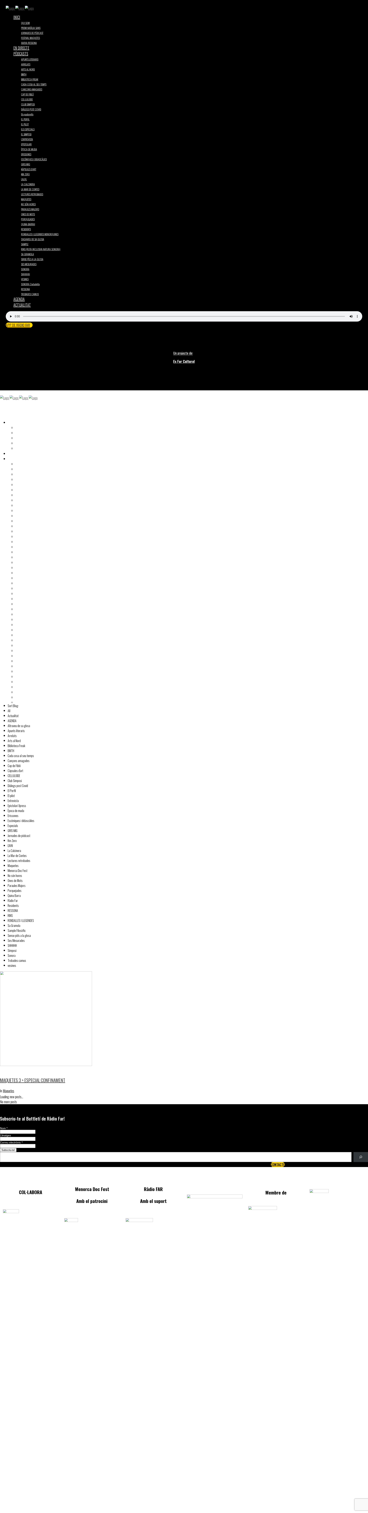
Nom (3, 1128)
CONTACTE (278, 1164)
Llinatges (5, 1135)
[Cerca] (360, 1157)
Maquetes (8, 1090)
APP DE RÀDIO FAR (18, 325)
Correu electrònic (11, 1142)
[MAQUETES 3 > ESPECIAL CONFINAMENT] (46, 1064)
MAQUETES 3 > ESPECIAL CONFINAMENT (32, 1080)
